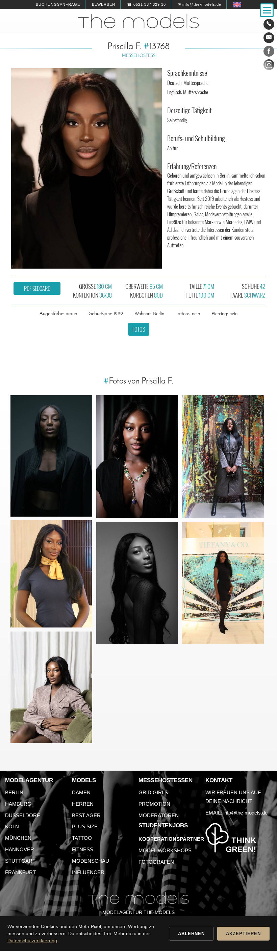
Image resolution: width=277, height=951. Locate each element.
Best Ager (86, 815)
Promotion (154, 804)
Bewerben (103, 4)
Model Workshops (165, 850)
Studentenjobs (163, 825)
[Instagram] (268, 66)
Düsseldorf (22, 815)
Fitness (82, 849)
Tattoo (82, 838)
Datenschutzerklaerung (32, 940)
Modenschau (90, 861)
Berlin (14, 792)
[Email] (268, 37)
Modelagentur (29, 780)
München (18, 838)
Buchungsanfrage (58, 4)
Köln (12, 826)
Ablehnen (191, 933)
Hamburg (18, 804)
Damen (81, 792)
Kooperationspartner (171, 839)
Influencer (88, 872)
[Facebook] (268, 52)
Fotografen (156, 862)
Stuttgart (20, 861)
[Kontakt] (268, 24)
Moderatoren (158, 815)
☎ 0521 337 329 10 (146, 4)
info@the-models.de (245, 813)
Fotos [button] (138, 329)
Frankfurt (20, 872)
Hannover (19, 849)
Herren (83, 804)
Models (84, 780)
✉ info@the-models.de (199, 4)
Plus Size (85, 826)
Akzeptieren (243, 933)
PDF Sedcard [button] (37, 288)
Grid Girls (153, 792)
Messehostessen (165, 780)
